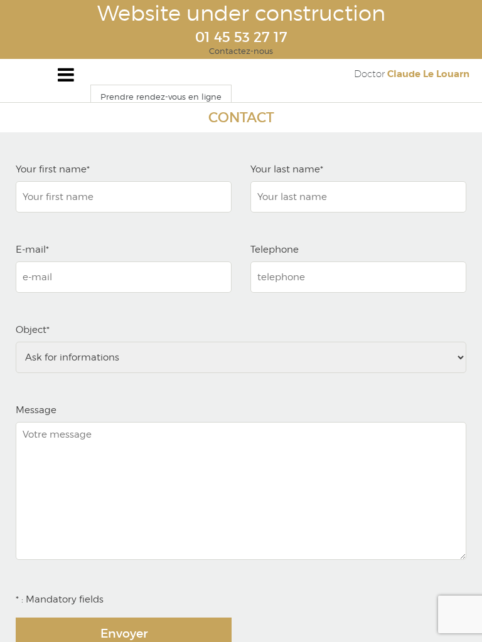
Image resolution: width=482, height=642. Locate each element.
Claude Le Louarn (411, 74)
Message (36, 410)
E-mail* (32, 249)
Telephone (274, 249)
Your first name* (53, 169)
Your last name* (286, 169)
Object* (33, 329)
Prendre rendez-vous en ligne (161, 97)
